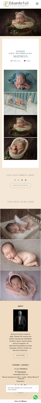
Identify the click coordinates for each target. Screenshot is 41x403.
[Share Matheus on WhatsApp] (18, 180)
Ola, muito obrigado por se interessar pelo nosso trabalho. (20, 388)
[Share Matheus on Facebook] (15, 180)
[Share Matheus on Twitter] (22, 180)
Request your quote (20, 185)
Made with (20, 401)
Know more (20, 355)
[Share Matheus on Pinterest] (25, 180)
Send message (21, 372)
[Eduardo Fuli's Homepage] (16, 4)
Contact (20, 393)
